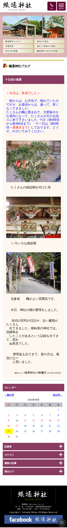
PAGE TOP (62, 523)
